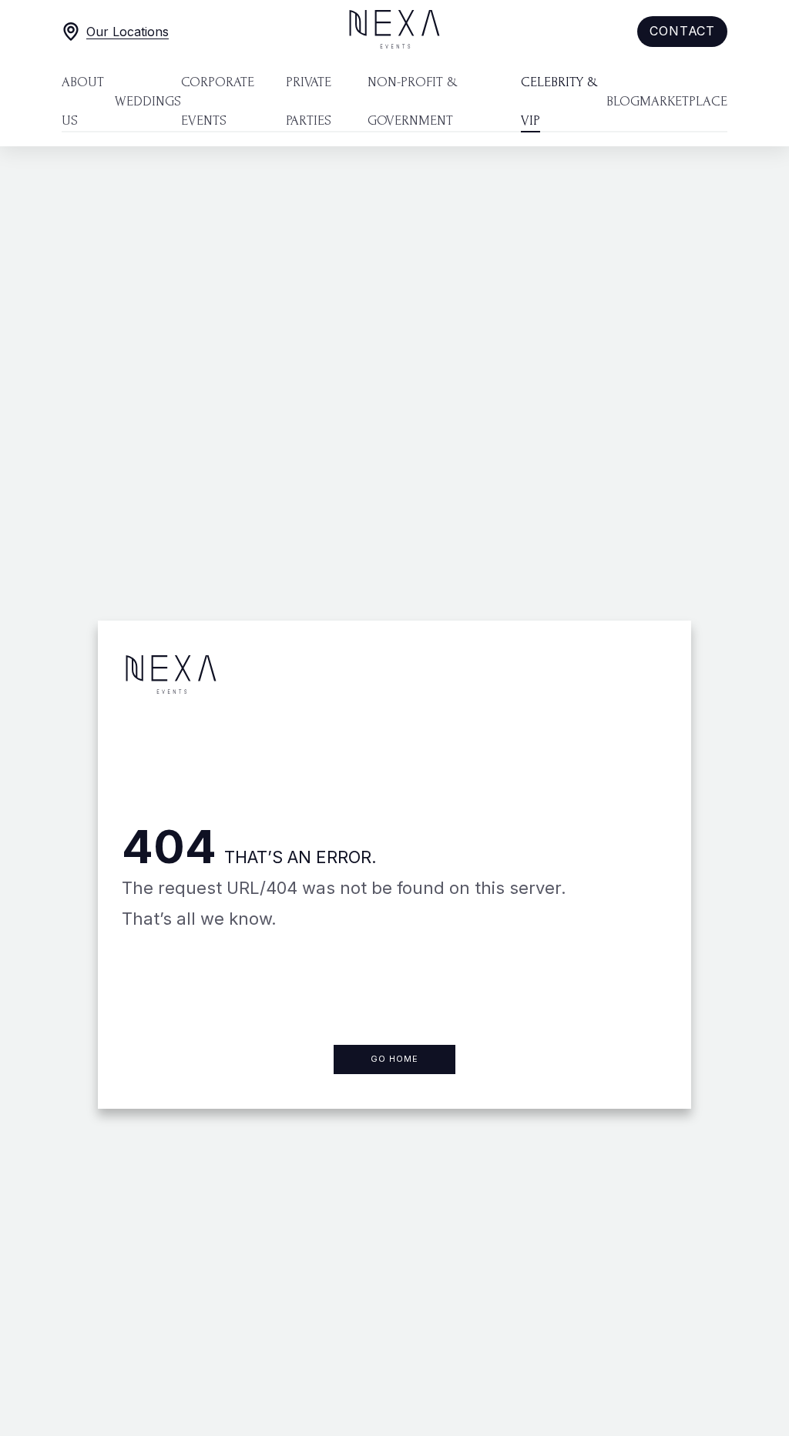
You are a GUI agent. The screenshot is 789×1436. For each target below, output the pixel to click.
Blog (623, 101)
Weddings (148, 101)
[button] (682, 31)
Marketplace (683, 101)
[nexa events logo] (394, 31)
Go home (394, 1058)
